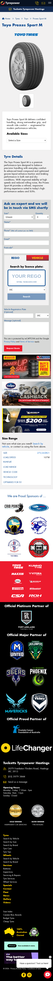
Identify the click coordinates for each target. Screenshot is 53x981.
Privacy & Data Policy (18, 969)
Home (7, 18)
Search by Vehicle (11, 838)
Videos (7, 902)
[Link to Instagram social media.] (29, 975)
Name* (7, 222)
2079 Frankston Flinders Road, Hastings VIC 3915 (28, 770)
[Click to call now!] (36, 3)
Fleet (5, 892)
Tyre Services (9, 878)
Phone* (18, 230)
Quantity (39, 213)
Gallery (7, 899)
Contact (7, 888)
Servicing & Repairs (11, 875)
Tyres (6, 835)
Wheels (7, 855)
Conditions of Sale (34, 969)
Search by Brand (10, 845)
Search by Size (9, 842)
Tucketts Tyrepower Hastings (28, 9)
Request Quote (13, 348)
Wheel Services (10, 882)
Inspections (8, 872)
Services (7, 865)
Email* (7, 239)
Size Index (7, 911)
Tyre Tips (7, 852)
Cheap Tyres (8, 921)
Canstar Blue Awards (12, 915)
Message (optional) (12, 320)
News (6, 895)
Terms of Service (27, 341)
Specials (7, 885)
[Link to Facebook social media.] (23, 975)
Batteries (7, 868)
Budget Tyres (8, 918)
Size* (6, 213)
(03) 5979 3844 (16, 776)
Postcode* (8, 247)
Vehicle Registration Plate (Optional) (15, 310)
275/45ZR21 (43, 453)
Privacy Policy (9, 341)
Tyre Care (7, 848)
